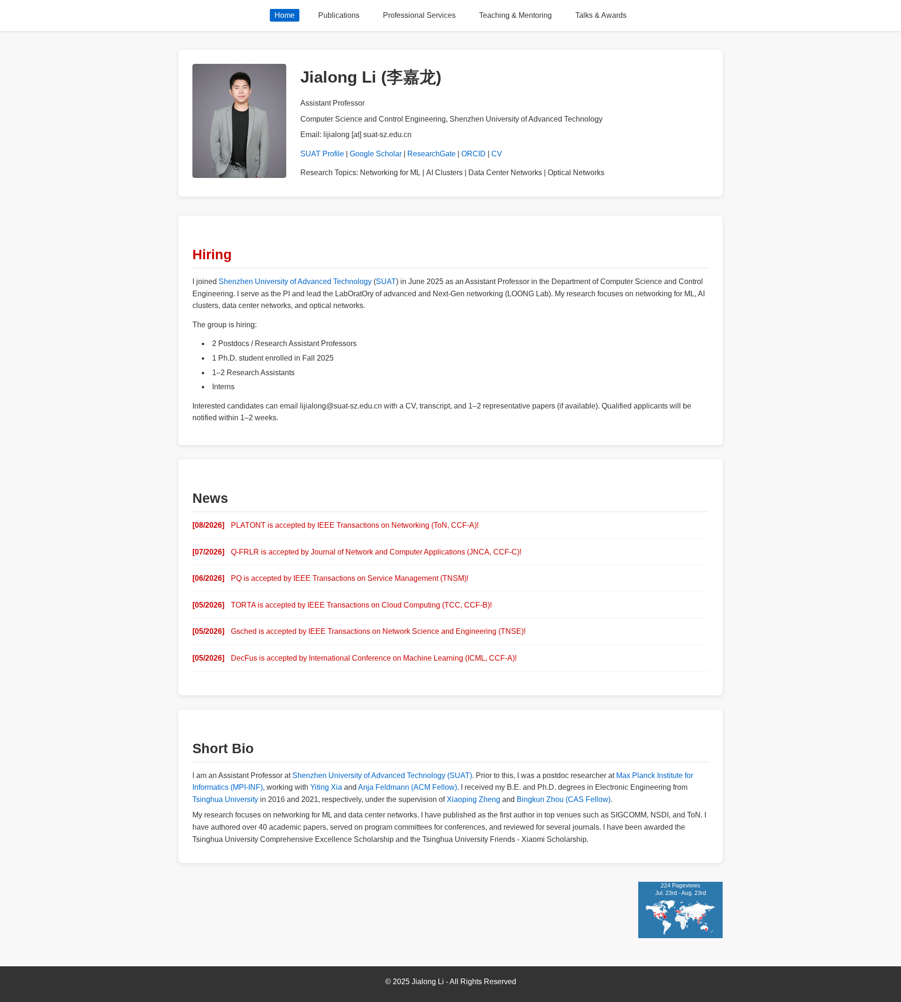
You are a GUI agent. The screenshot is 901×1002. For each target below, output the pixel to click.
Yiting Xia (326, 787)
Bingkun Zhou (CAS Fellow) (564, 799)
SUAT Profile (322, 154)
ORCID (473, 154)
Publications (338, 15)
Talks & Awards (600, 15)
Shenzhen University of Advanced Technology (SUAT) (382, 775)
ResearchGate (431, 154)
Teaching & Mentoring (515, 15)
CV (496, 154)
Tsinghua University (225, 799)
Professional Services (419, 15)
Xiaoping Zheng (473, 799)
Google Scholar (376, 154)
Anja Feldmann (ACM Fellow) (407, 787)
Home (285, 15)
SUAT (386, 281)
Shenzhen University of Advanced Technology (295, 281)
